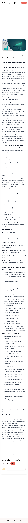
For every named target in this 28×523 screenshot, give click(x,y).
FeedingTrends (9, 3)
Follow (12, 463)
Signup (24, 3)
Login (19, 3)
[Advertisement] (14, 21)
